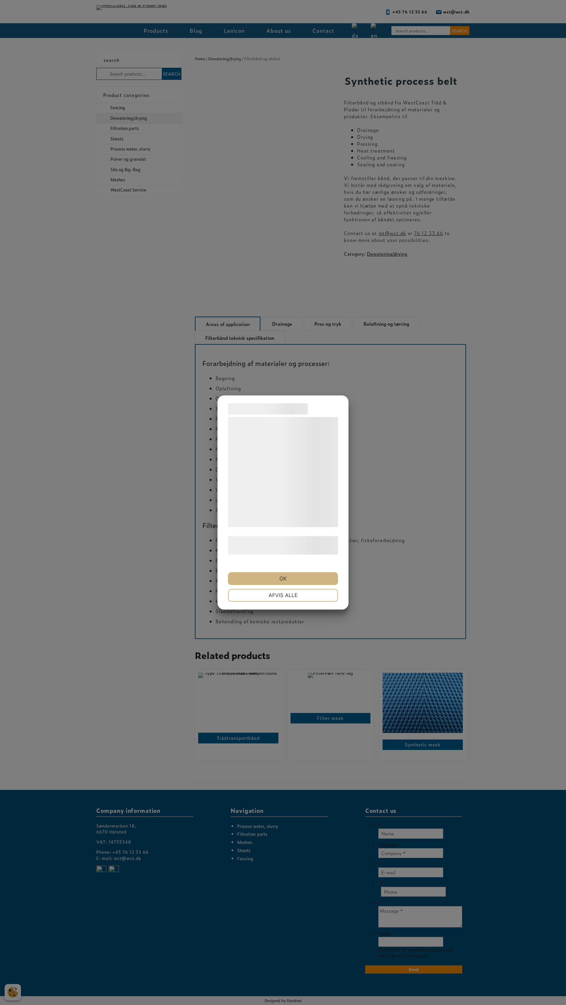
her (297, 550)
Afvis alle (283, 595)
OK (283, 578)
